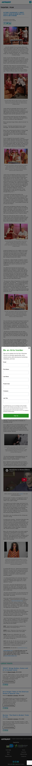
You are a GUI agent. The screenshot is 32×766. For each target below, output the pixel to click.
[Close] (29, 348)
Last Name (6, 376)
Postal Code (6, 383)
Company (5, 391)
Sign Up (16, 415)
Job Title (5, 398)
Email (4, 362)
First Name (6, 369)
